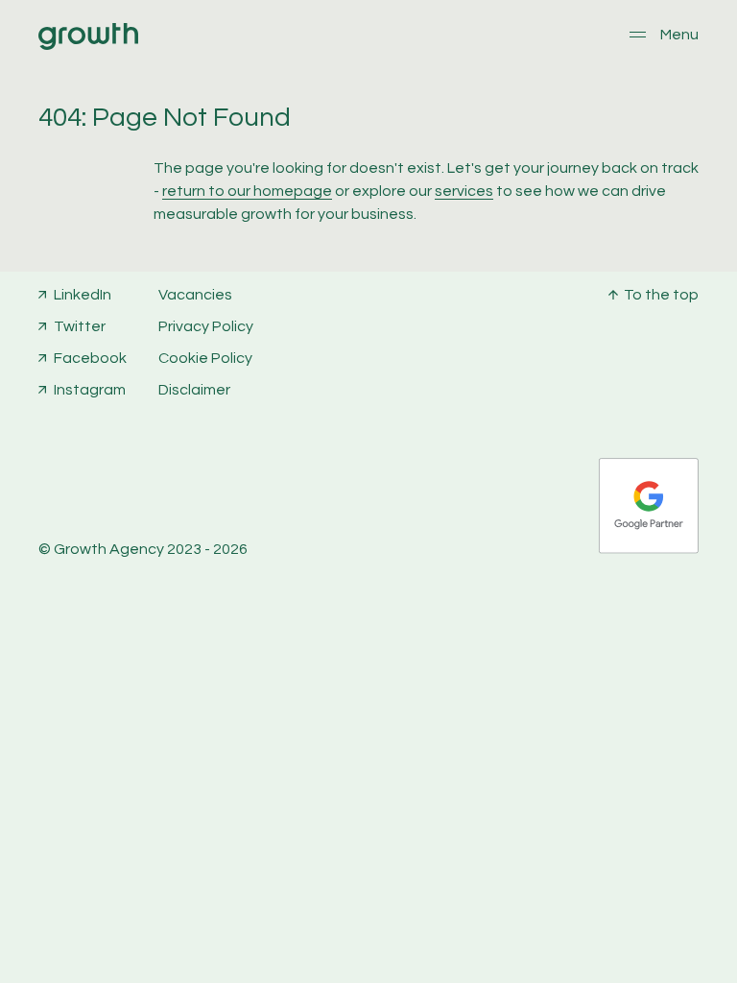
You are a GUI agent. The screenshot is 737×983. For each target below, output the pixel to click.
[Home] (88, 45)
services (464, 191)
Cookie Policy (205, 358)
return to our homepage (247, 191)
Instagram (90, 389)
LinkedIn (82, 294)
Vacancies (195, 294)
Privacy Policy (205, 326)
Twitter (80, 326)
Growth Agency (109, 549)
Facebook (90, 358)
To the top (661, 294)
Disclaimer (194, 389)
